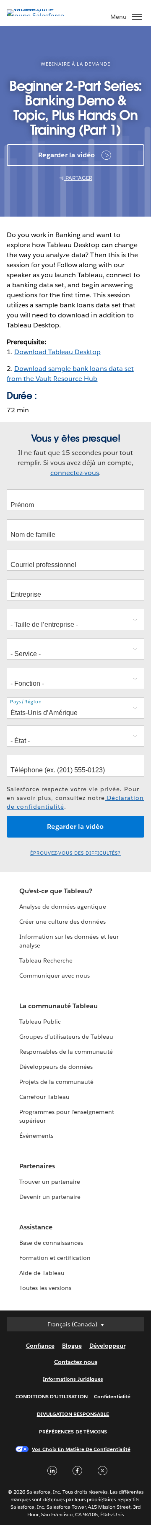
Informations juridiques (73, 1378)
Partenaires (37, 1166)
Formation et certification (55, 1258)
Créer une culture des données (62, 921)
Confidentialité (112, 1396)
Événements (36, 1135)
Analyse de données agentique (62, 906)
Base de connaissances (51, 1243)
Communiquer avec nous (54, 975)
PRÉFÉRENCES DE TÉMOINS (73, 1431)
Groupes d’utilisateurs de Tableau (66, 1036)
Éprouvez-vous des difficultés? (75, 853)
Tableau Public (40, 1021)
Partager (78, 177)
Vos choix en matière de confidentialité (81, 1449)
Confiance (40, 1345)
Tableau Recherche (46, 960)
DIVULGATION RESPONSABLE (73, 1414)
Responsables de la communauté (66, 1051)
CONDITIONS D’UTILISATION (52, 1396)
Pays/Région (26, 702)
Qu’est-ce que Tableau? (55, 890)
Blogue (72, 1345)
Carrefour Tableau (44, 1097)
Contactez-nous (75, 1362)
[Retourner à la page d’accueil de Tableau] (36, 15)
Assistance (35, 1227)
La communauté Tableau (58, 1005)
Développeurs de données (56, 1066)
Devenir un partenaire (50, 1197)
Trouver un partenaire (49, 1181)
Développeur (107, 1345)
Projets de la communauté (56, 1082)
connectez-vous (74, 472)
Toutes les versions (45, 1288)
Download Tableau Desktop (57, 351)
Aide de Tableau (42, 1273)
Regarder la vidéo (66, 155)
